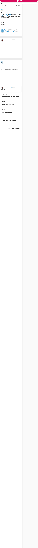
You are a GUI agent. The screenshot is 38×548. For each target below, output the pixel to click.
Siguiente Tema (18, 5)
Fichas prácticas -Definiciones (12, 29)
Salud (7, 3)
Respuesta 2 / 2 (3, 59)
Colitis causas (3, 30)
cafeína (2, 15)
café (7, 15)
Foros (4, 3)
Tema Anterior (4, 5)
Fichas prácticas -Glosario (10, 30)
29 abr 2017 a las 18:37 (16, 10)
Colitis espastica (3, 29)
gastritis (7, 14)
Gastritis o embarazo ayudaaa (6, 28)
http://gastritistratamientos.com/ (6, 70)
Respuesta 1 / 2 (3, 37)
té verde (10, 15)
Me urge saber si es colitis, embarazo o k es (8, 31)
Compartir (3, 22)
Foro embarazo (14, 28)
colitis (10, 14)
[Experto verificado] (11, 39)
